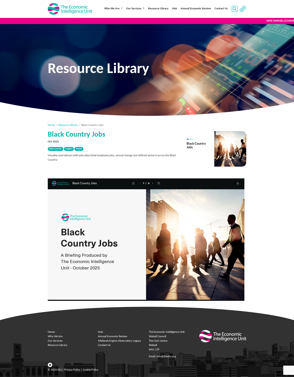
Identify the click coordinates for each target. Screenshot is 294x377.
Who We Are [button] (112, 8)
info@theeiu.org (166, 356)
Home (51, 125)
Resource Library (158, 8)
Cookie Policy (90, 369)
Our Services (55, 341)
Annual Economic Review (196, 8)
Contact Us (221, 8)
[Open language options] (242, 9)
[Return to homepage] (70, 8)
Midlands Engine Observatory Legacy (119, 341)
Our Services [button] (134, 8)
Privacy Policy (72, 369)
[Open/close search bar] (234, 9)
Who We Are (55, 336)
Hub (174, 8)
